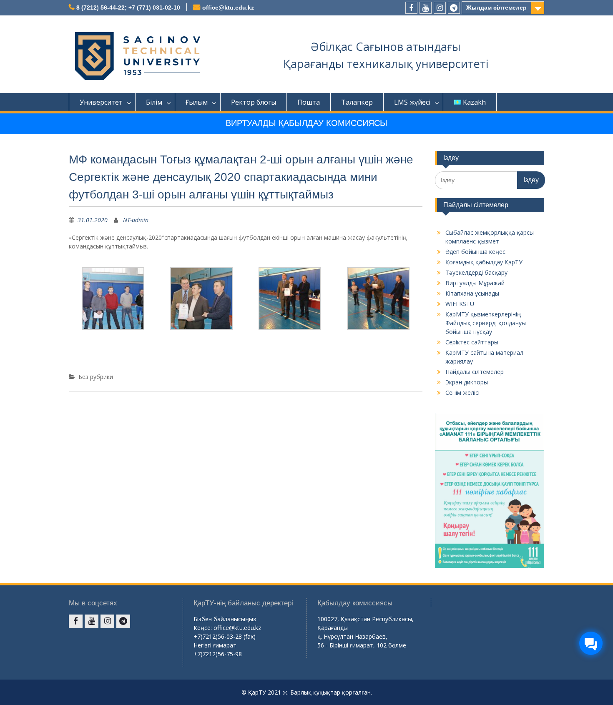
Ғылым (197, 102)
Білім (154, 102)
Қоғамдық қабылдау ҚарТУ (484, 262)
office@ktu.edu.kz (228, 7)
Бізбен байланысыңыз (224, 619)
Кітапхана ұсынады (472, 293)
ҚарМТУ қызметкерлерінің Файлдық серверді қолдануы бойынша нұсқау (485, 323)
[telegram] (454, 8)
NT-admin (135, 220)
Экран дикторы (466, 382)
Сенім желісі (462, 392)
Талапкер (357, 102)
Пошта (308, 102)
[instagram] (440, 8)
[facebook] (411, 8)
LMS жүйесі (412, 102)
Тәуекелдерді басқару (476, 272)
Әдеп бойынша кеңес (475, 252)
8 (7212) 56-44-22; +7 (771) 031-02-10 (128, 7)
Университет (101, 102)
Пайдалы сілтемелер (474, 372)
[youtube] (426, 8)
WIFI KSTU (459, 304)
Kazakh (474, 102)
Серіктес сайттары (471, 342)
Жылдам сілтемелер (496, 7)
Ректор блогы (253, 102)
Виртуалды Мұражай (475, 283)
